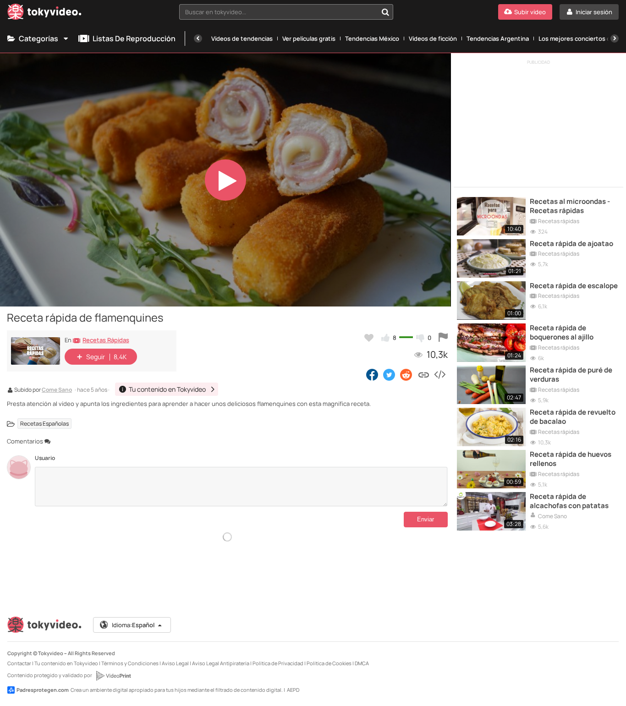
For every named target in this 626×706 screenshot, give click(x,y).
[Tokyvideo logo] (44, 13)
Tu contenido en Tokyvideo (66, 663)
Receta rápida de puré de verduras (571, 375)
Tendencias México (372, 38)
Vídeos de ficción (433, 38)
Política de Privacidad (278, 663)
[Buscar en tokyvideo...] (385, 12)
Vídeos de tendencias (242, 38)
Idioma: (133, 625)
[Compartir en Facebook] (372, 374)
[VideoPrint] (113, 676)
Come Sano (57, 390)
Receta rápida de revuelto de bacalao (572, 417)
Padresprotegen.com (42, 689)
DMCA (362, 663)
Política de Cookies (329, 663)
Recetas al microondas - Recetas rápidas (570, 206)
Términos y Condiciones (130, 663)
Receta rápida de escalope (574, 285)
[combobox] (286, 12)
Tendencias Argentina (498, 38)
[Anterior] (198, 38)
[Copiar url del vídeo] (423, 374)
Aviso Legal (175, 663)
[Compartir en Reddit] (406, 374)
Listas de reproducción (134, 38)
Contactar (19, 663)
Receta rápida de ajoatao (571, 243)
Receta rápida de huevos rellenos (570, 459)
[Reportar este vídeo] (443, 337)
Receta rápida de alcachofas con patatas (569, 501)
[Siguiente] (614, 38)
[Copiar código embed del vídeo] (439, 374)
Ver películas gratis (308, 38)
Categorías (38, 38)
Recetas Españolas (44, 423)
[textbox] (278, 12)
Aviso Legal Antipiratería (220, 663)
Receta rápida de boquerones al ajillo (561, 332)
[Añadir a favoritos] (368, 337)
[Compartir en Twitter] (389, 374)
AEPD (293, 689)
